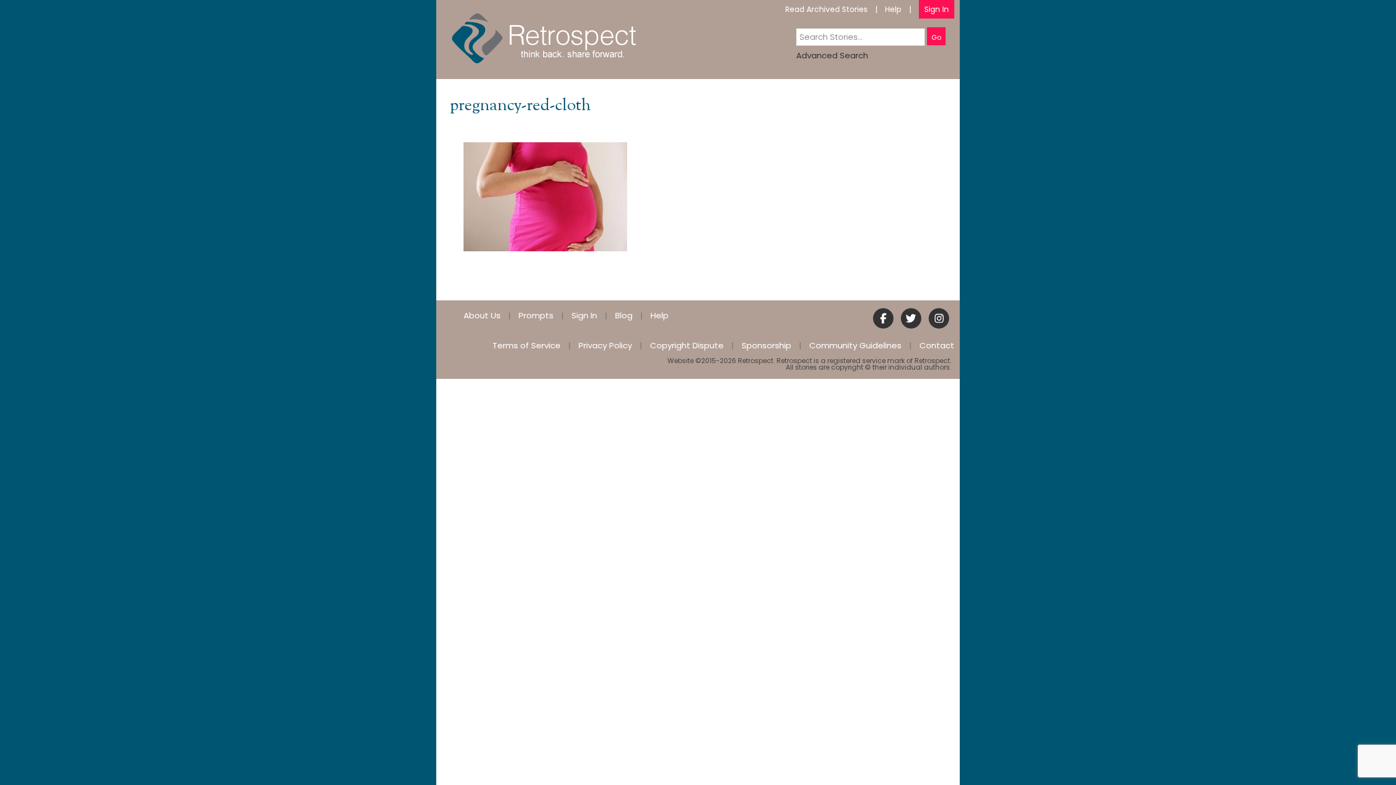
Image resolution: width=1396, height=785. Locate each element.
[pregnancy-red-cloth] (545, 196)
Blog (624, 315)
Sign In (936, 9)
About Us (482, 315)
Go (936, 37)
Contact (936, 345)
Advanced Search (832, 55)
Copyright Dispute (687, 345)
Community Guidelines (855, 345)
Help (893, 9)
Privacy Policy (605, 345)
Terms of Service (526, 345)
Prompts (536, 315)
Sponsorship (766, 345)
